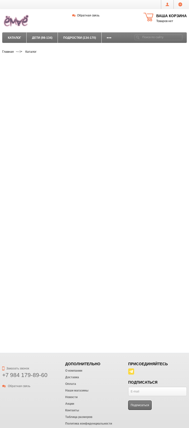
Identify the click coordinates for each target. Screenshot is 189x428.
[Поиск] (138, 37)
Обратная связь (88, 15)
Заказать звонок (17, 368)
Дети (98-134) (42, 37)
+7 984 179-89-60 (24, 375)
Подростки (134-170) (79, 37)
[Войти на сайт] (180, 4)
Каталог (14, 37)
